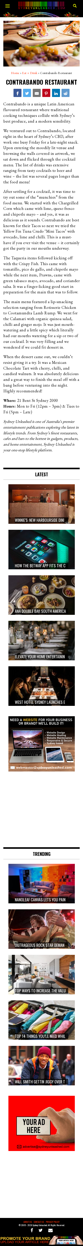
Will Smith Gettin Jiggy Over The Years (47, 1082)
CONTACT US (39, 1221)
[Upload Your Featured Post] (41, 1243)
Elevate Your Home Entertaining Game (45, 656)
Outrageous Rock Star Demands (41, 945)
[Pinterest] (46, 93)
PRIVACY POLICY (53, 1221)
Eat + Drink (29, 73)
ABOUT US (27, 1221)
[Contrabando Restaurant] (17, 93)
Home (15, 73)
